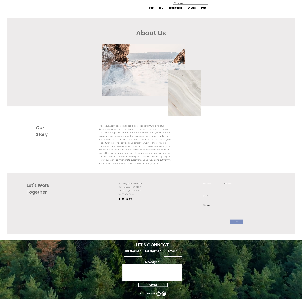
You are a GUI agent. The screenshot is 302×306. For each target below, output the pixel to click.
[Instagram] (130, 198)
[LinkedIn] (126, 198)
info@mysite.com (132, 190)
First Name (207, 184)
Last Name (228, 184)
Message (206, 205)
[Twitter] (123, 198)
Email (205, 196)
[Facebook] (119, 198)
